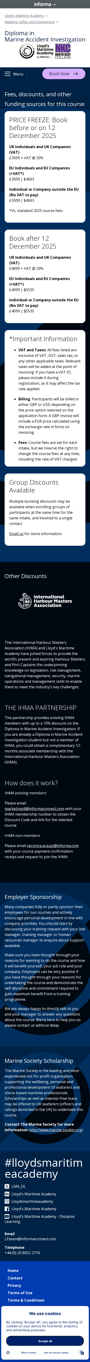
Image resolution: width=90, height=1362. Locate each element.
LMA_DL (19, 1186)
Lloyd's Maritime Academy (24, 15)
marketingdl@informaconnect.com (34, 808)
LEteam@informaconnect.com (30, 1238)
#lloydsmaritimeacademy (44, 1168)
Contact (15, 1278)
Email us (16, 533)
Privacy (14, 1285)
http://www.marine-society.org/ (56, 1129)
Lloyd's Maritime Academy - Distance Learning (40, 1219)
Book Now (59, 73)
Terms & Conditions (26, 1300)
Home (13, 1270)
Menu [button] (18, 74)
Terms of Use (20, 1292)
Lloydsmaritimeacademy (32, 1201)
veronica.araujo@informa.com (53, 845)
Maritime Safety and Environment (30, 22)
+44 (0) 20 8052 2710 (22, 1252)
